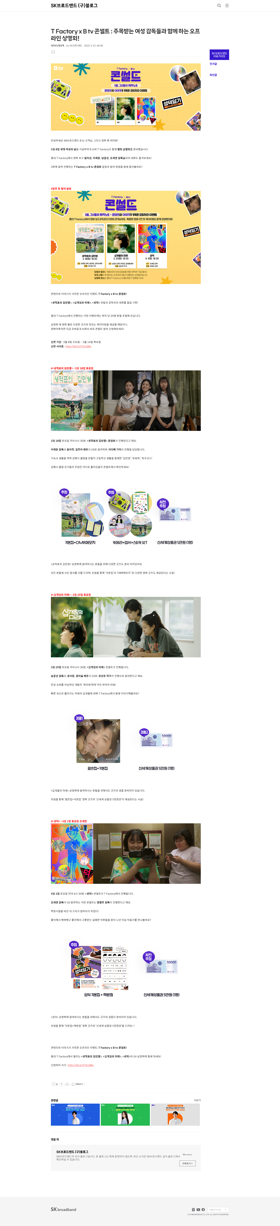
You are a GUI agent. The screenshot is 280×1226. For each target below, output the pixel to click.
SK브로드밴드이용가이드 (219, 55)
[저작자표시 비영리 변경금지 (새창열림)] (89, 1084)
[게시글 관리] (67, 1084)
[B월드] (193, 1209)
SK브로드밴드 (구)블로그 (74, 5)
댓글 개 (55, 1139)
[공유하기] (61, 1084)
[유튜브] (198, 1209)
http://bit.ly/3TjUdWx (78, 346)
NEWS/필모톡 (57, 46)
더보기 (197, 1100)
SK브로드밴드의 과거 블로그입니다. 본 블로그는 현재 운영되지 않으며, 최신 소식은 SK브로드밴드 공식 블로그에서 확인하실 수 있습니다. (118, 1157)
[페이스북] (203, 1209)
